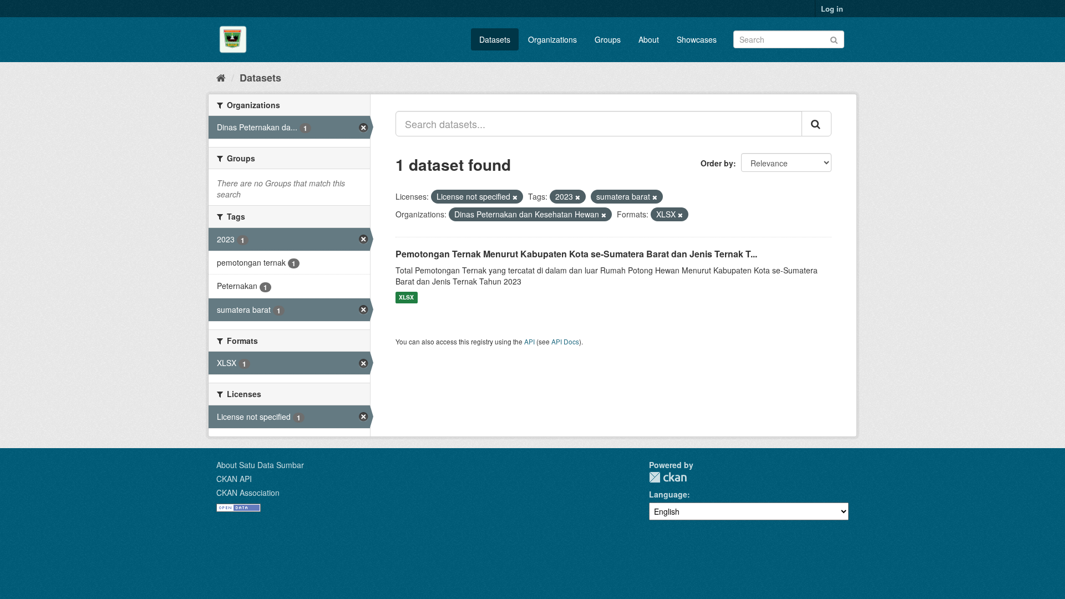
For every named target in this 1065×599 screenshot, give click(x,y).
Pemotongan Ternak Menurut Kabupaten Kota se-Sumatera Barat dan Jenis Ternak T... (576, 253)
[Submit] (834, 38)
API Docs (565, 341)
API (529, 341)
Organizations (552, 39)
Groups (608, 39)
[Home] (221, 77)
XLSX (406, 297)
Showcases (697, 39)
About (648, 39)
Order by (717, 163)
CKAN (668, 477)
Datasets (494, 39)
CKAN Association (248, 492)
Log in (832, 8)
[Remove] (515, 196)
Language (668, 494)
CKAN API (234, 478)
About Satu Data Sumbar (260, 464)
